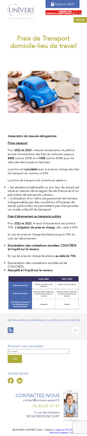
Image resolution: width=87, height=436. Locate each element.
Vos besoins (34, 320)
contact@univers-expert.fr (41, 400)
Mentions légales (58, 432)
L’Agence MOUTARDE (66, 429)
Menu (80, 20)
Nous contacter (69, 320)
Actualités (50, 320)
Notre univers (17, 320)
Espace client (64, 4)
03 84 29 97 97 (46, 406)
